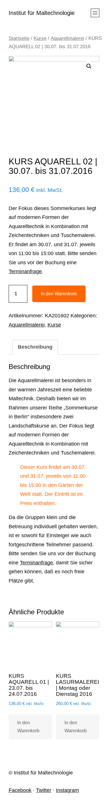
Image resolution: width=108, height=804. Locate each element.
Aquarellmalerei (67, 38)
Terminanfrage (25, 271)
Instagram (67, 790)
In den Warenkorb (59, 293)
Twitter (43, 790)
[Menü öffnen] (95, 13)
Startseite (19, 38)
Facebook (20, 790)
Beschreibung (35, 347)
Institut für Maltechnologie (42, 13)
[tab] (35, 347)
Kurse (40, 38)
